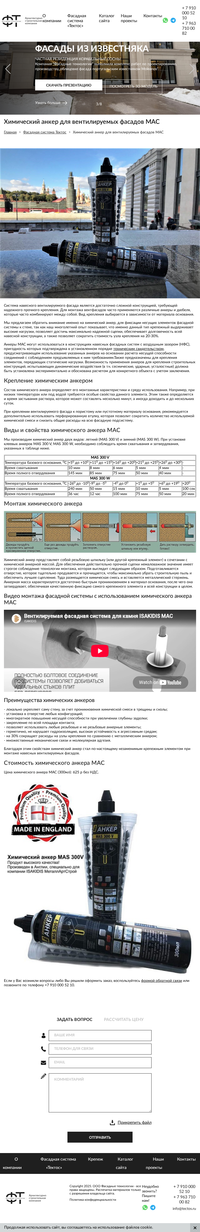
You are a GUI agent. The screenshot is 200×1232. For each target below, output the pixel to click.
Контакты (152, 16)
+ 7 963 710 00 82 (189, 28)
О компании (51, 18)
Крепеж (95, 1159)
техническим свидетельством (138, 349)
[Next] (191, 69)
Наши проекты (129, 18)
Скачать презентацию (68, 87)
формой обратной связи (161, 981)
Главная (10, 132)
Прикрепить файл (135, 1122)
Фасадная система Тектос (44, 132)
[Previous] (8, 69)
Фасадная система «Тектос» (76, 21)
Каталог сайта (107, 18)
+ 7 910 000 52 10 (189, 13)
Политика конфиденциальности (93, 1199)
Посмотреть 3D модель (134, 88)
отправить (100, 1137)
